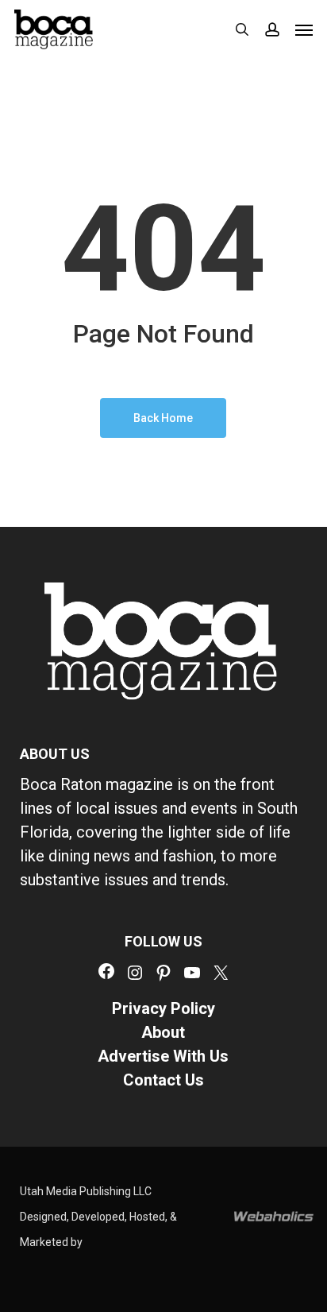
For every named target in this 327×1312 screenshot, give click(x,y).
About (163, 1032)
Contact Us (163, 1079)
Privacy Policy (163, 1008)
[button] (304, 29)
